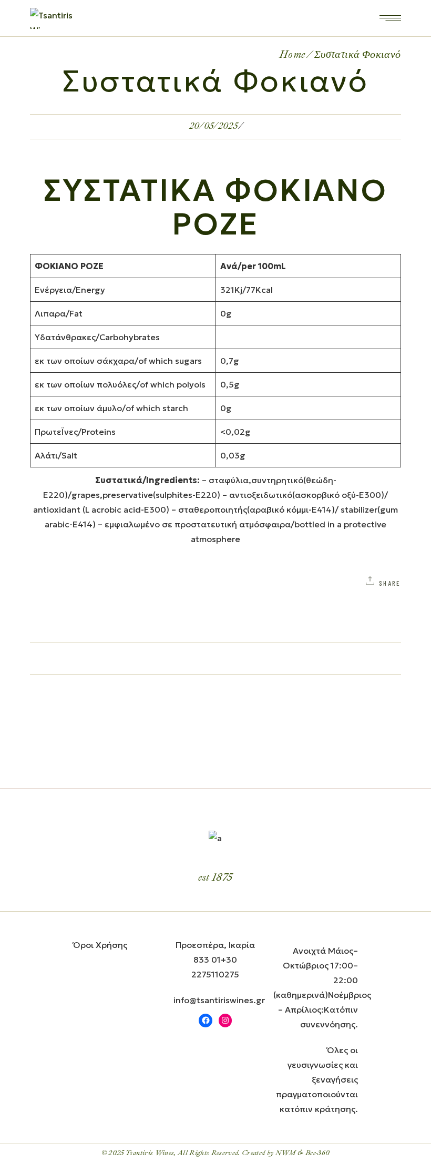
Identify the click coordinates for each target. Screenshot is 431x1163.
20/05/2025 (213, 125)
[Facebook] (205, 1020)
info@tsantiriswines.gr (219, 1000)
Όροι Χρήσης (100, 945)
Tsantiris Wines (150, 1153)
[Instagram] (225, 1020)
